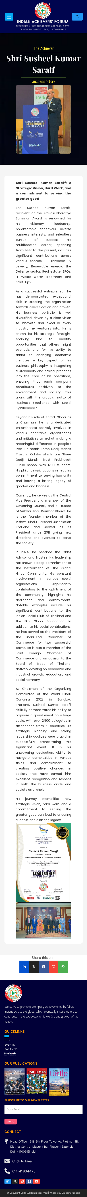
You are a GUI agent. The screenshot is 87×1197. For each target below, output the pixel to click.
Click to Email (22, 1161)
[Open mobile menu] (9, 17)
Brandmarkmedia (71, 1192)
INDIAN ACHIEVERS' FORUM (42, 21)
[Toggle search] (77, 17)
